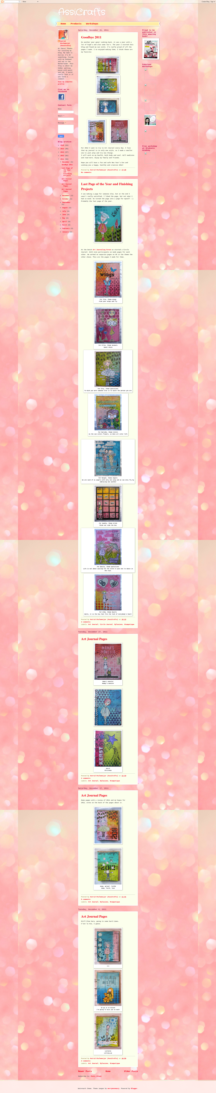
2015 (62, 145)
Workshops (92, 24)
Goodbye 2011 (91, 37)
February (66, 228)
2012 (62, 156)
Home (63, 24)
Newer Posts (85, 1071)
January (66, 232)
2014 (62, 149)
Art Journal (93, 624)
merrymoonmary (113, 1088)
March (65, 225)
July (64, 211)
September (66, 202)
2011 (62, 159)
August (65, 208)
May (64, 218)
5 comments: (86, 899)
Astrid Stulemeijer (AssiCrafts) (65, 43)
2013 (62, 152)
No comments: (87, 172)
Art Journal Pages (94, 638)
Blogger (134, 1088)
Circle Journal (106, 624)
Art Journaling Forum (102, 250)
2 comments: (86, 622)
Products (76, 24)
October (66, 199)
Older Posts (131, 1071)
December (66, 162)
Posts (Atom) (96, 1076)
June (64, 214)
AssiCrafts (81, 12)
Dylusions (118, 624)
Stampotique (129, 624)
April (65, 221)
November (66, 195)
